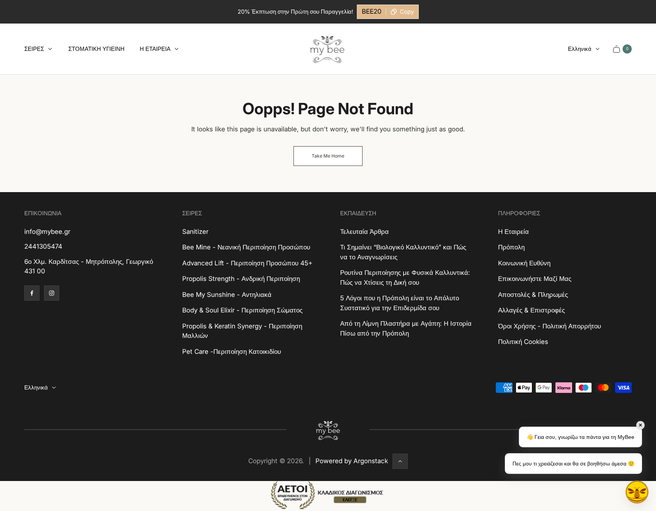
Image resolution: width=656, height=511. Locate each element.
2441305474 (43, 246)
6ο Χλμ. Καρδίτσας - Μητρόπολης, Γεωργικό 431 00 (88, 266)
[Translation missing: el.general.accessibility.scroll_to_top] (400, 461)
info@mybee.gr (47, 231)
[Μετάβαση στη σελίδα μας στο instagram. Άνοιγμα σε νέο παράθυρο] (51, 293)
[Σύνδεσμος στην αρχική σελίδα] (328, 430)
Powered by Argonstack (351, 461)
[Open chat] (637, 492)
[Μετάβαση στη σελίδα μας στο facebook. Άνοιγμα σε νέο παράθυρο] (31, 293)
